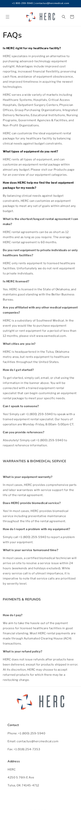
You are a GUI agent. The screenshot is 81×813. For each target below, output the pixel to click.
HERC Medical (45, 809)
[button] (7, 17)
